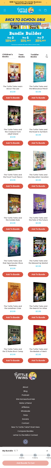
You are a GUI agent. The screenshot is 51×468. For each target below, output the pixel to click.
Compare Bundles (25, 431)
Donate (25, 419)
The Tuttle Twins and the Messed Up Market (38, 262)
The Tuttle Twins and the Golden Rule (13, 219)
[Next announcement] (46, 2)
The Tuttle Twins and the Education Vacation (38, 176)
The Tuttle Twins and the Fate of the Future (38, 219)
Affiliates (25, 407)
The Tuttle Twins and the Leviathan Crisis (13, 307)
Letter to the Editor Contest (25, 435)
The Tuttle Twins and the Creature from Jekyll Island (13, 131)
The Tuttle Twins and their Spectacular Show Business (13, 263)
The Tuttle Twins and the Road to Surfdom (38, 130)
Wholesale (25, 411)
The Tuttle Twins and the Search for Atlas (38, 307)
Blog (25, 391)
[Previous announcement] (4, 2)
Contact (25, 423)
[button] (4, 10)
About (25, 387)
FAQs (25, 415)
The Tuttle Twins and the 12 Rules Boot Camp (12, 350)
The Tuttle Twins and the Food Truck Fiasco (12, 176)
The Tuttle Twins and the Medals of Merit (38, 350)
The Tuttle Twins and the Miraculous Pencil (38, 87)
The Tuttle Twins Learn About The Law (12, 87)
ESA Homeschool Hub (25, 399)
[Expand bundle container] (47, 451)
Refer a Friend (25, 403)
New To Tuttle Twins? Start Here (25, 427)
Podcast (25, 395)
